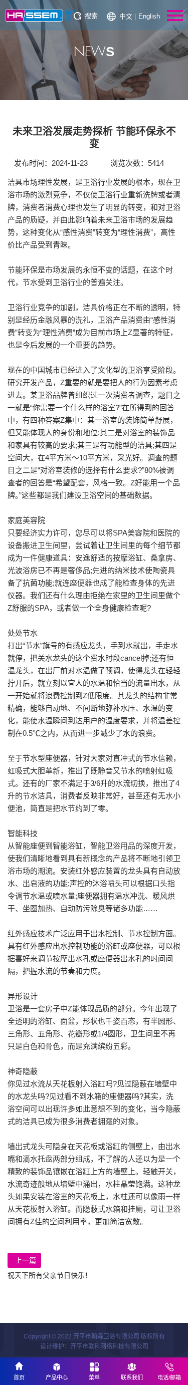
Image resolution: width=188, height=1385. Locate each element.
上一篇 (25, 1260)
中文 (125, 16)
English (149, 16)
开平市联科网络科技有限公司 (109, 1346)
